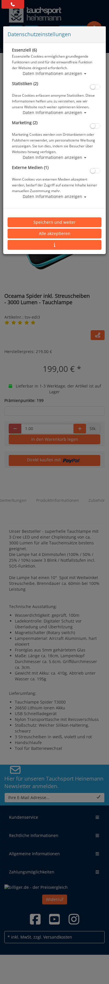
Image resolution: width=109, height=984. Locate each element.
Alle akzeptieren (54, 233)
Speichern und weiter (54, 222)
